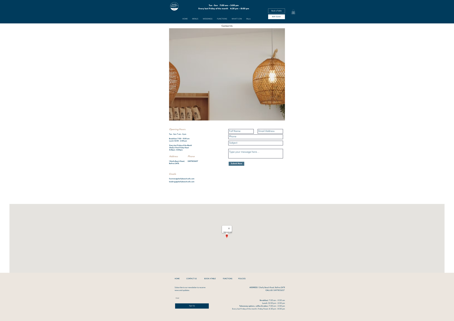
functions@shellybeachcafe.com (181, 179)
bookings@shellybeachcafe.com (181, 182)
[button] (293, 11)
